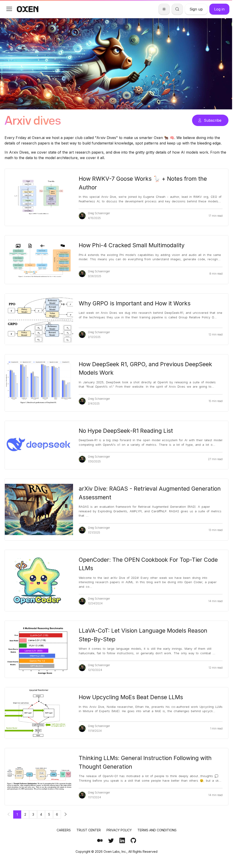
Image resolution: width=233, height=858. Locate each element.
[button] (9, 8)
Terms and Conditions (157, 830)
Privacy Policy (119, 830)
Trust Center (88, 830)
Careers (64, 830)
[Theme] (164, 9)
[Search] (177, 9)
